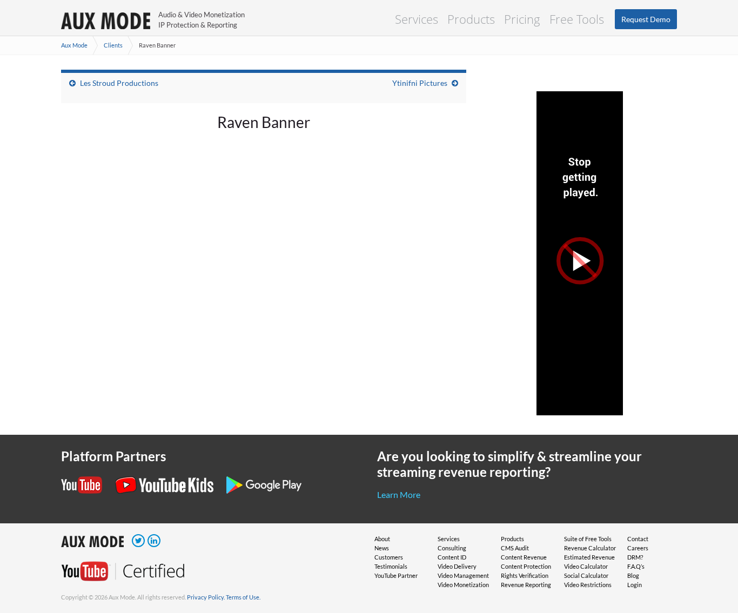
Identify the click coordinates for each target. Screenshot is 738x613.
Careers (637, 547)
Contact (637, 538)
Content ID (452, 557)
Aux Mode (74, 45)
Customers (388, 557)
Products (471, 19)
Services (416, 19)
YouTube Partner (396, 575)
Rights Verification (524, 575)
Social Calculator (586, 575)
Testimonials (390, 566)
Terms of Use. (243, 597)
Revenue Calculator (590, 547)
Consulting (452, 547)
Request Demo (645, 19)
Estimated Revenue (589, 557)
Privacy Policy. (206, 597)
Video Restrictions (588, 584)
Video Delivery (457, 566)
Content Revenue (524, 557)
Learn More (398, 494)
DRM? (635, 557)
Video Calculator (586, 566)
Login (634, 584)
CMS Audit (515, 547)
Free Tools (576, 19)
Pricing (522, 19)
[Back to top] (713, 548)
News (381, 547)
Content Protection (526, 566)
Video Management (463, 575)
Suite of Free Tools (588, 538)
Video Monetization (463, 584)
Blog (633, 575)
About (382, 538)
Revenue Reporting (526, 584)
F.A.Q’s (636, 566)
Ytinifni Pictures (419, 82)
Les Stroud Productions (119, 82)
